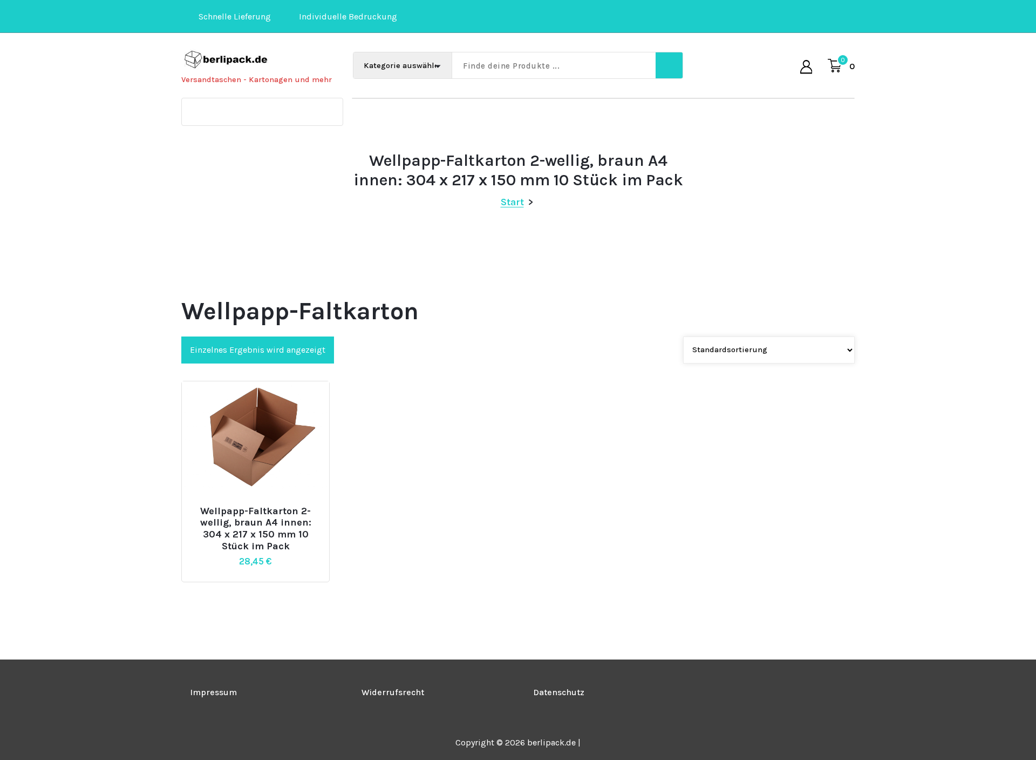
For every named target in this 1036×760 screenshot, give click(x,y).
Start (512, 202)
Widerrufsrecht (393, 692)
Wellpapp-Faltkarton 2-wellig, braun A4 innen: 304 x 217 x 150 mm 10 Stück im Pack (255, 529)
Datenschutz (558, 692)
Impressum (213, 692)
